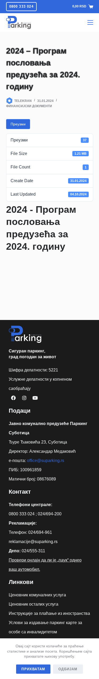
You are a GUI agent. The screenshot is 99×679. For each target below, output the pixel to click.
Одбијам (67, 669)
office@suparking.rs (45, 460)
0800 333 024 (21, 6)
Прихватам (33, 669)
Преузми (18, 124)
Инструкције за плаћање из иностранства (49, 613)
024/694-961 (40, 532)
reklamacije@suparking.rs (33, 541)
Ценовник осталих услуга (33, 604)
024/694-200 (50, 514)
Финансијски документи (29, 106)
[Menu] (90, 22)
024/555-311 (33, 551)
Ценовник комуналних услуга (37, 595)
